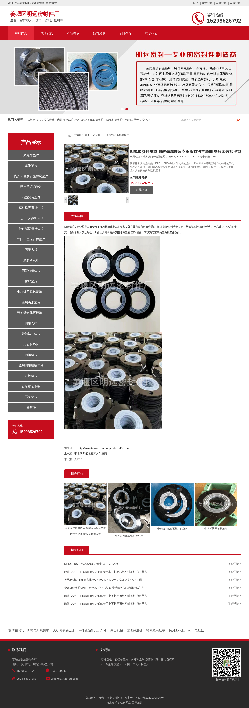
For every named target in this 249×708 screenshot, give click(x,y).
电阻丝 (199, 630)
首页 (87, 135)
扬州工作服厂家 (180, 630)
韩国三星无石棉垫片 (137, 119)
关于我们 (47, 33)
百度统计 (137, 702)
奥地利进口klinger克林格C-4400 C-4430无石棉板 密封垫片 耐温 (103, 579)
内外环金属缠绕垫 (68, 119)
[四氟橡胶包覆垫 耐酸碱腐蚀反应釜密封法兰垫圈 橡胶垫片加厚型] (85, 524)
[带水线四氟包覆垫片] (216, 524)
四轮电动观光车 (38, 630)
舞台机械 (116, 630)
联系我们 (151, 33)
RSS (196, 3)
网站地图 (207, 3)
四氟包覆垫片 (114, 119)
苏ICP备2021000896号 (149, 697)
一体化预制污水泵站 (93, 630)
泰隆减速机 (134, 630)
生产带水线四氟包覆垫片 (129, 535)
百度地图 (221, 3)
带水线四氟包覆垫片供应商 (90, 453)
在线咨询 (141, 189)
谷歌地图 (235, 3)
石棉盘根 (32, 119)
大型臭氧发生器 (64, 630)
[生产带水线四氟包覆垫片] (129, 532)
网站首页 (21, 33)
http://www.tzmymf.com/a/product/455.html (104, 448)
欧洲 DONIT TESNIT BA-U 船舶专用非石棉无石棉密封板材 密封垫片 (105, 571)
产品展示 (73, 33)
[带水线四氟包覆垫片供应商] (172, 524)
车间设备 (125, 33)
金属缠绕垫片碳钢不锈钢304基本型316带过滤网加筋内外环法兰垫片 (105, 587)
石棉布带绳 (47, 119)
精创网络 (125, 702)
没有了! (78, 459)
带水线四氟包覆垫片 (117, 135)
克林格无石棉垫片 (92, 119)
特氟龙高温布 (155, 630)
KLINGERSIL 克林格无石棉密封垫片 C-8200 (91, 563)
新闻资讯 (99, 33)
